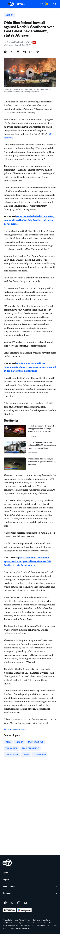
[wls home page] (7, 862)
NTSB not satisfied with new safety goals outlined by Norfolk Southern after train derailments (29, 220)
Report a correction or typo (15, 729)
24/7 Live (21, 4)
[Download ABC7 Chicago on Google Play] (24, 910)
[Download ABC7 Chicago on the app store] (9, 910)
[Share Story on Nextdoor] (24, 52)
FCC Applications (27, 925)
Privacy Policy (8, 920)
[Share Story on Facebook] (5, 52)
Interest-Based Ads (45, 923)
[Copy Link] (37, 52)
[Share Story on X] (11, 52)
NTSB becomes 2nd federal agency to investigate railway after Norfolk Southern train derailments (27, 561)
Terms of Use (30, 923)
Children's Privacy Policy (42, 920)
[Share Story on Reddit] (18, 52)
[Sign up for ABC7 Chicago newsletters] (25, 903)
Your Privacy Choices (22, 920)
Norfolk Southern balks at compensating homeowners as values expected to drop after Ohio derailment (30, 367)
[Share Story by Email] (30, 52)
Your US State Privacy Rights (13, 923)
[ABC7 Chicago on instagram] (18, 903)
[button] (4, 4)
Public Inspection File (10, 925)
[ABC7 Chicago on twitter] (12, 903)
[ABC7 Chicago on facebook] (5, 903)
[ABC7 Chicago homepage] (11, 4)
